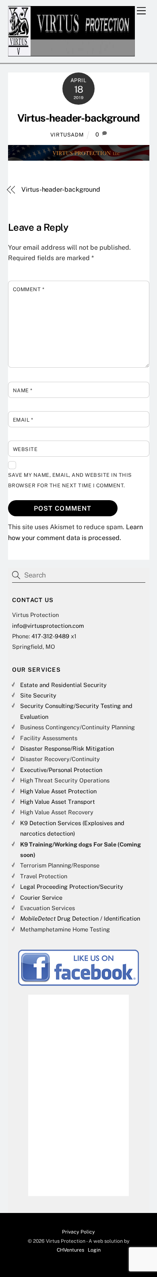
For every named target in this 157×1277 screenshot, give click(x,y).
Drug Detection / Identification (80, 918)
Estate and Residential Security (63, 684)
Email (23, 420)
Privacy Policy (78, 1232)
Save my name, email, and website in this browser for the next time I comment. (70, 480)
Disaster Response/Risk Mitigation (67, 748)
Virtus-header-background (78, 118)
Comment (29, 289)
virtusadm (67, 135)
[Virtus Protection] (71, 52)
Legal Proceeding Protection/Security (71, 886)
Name (23, 390)
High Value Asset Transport (57, 801)
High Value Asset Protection (58, 791)
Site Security (38, 695)
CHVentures (70, 1250)
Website (25, 449)
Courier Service (41, 897)
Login (94, 1250)
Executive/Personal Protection (61, 769)
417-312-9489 (50, 636)
